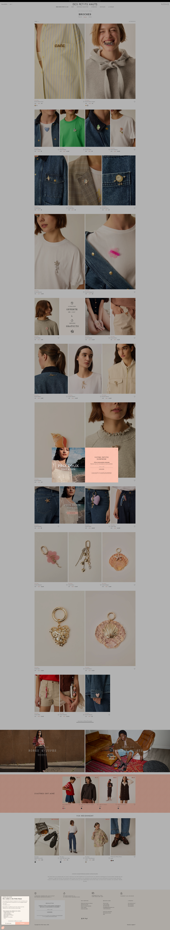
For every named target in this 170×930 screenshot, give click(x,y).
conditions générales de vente (105, 473)
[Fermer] (116, 449)
